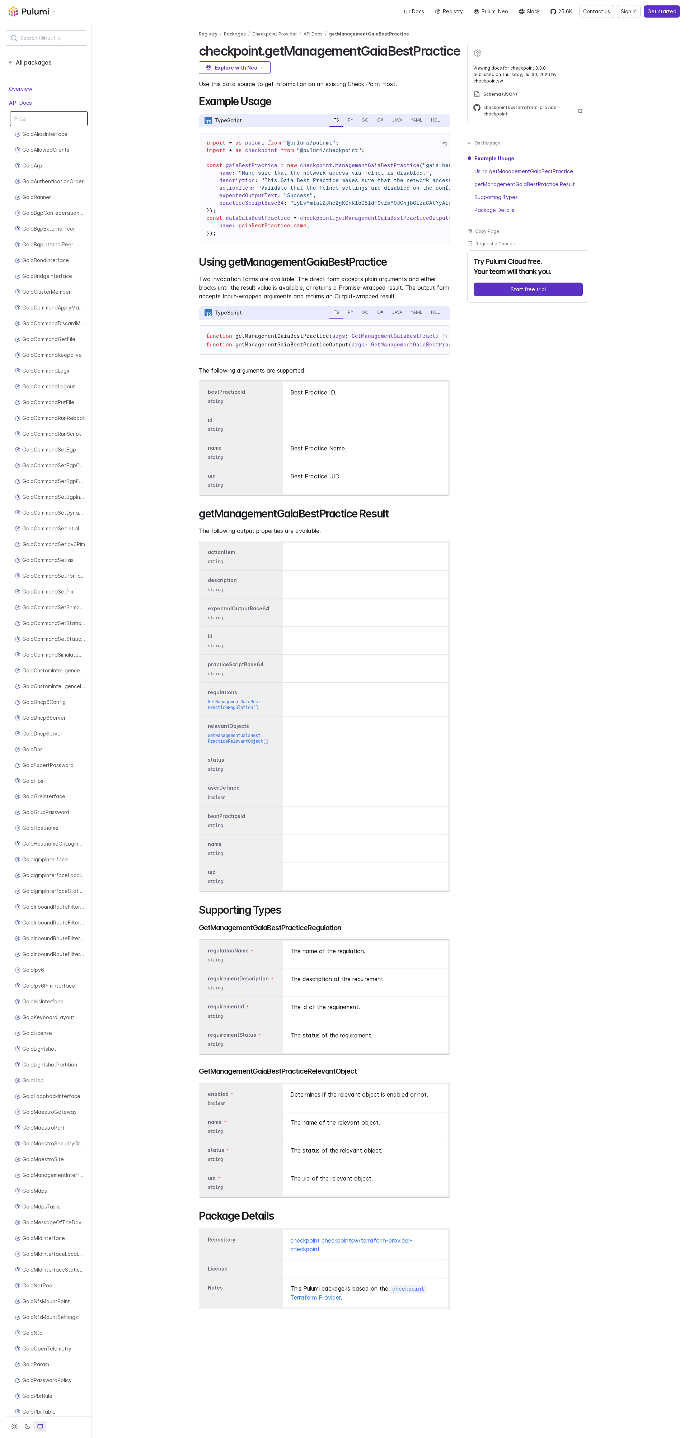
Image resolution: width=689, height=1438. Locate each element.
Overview (20, 88)
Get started (661, 11)
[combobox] (46, 38)
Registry (453, 11)
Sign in (629, 11)
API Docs (20, 102)
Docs (418, 11)
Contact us (596, 11)
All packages (33, 62)
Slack (533, 11)
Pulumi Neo (495, 11)
